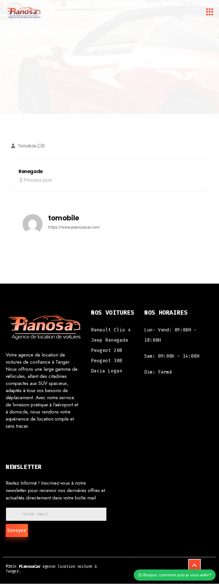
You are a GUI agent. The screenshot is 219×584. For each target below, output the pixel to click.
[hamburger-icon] (209, 13)
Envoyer (17, 530)
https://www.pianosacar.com (74, 227)
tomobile (27, 146)
